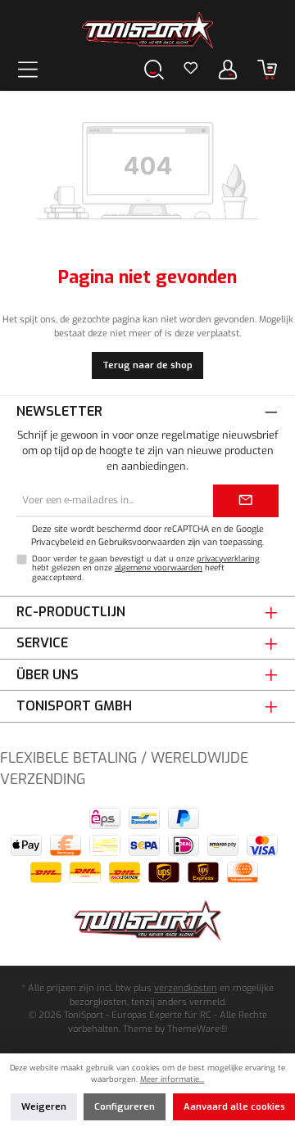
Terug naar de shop (147, 365)
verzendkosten (185, 988)
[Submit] (246, 500)
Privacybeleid (57, 541)
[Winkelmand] (267, 69)
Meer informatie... (172, 1079)
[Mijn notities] (191, 69)
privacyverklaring (228, 558)
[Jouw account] (227, 69)
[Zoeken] (154, 69)
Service (42, 642)
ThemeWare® (197, 1029)
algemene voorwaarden (158, 567)
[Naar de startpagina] (147, 30)
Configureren (124, 1107)
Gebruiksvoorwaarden (141, 541)
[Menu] (28, 69)
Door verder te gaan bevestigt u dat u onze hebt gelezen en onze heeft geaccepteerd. (146, 568)
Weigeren (43, 1107)
